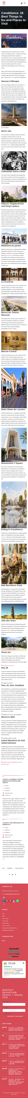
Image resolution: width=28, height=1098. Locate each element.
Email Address (6, 1001)
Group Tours (5, 921)
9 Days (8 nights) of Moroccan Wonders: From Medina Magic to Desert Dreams (17, 1071)
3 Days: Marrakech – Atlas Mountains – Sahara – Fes (17, 1055)
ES (4, 940)
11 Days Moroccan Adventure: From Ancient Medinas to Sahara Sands (17, 1037)
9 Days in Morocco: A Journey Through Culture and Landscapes (17, 1046)
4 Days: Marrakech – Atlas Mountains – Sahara (17, 1062)
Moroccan (3, 537)
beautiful (10, 417)
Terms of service (6, 925)
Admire (9, 144)
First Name (5, 1007)
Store (3, 916)
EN (3, 940)
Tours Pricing (5, 918)
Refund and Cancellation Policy (9, 928)
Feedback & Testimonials (8, 930)
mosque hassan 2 (19, 868)
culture (8, 630)
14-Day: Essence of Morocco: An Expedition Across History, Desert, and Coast (16, 1082)
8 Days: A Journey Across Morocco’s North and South (13, 781)
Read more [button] (6, 976)
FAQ (3, 913)
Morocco (11, 77)
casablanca (10, 868)
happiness (8, 693)
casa (3, 868)
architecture (10, 255)
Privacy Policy (5, 923)
